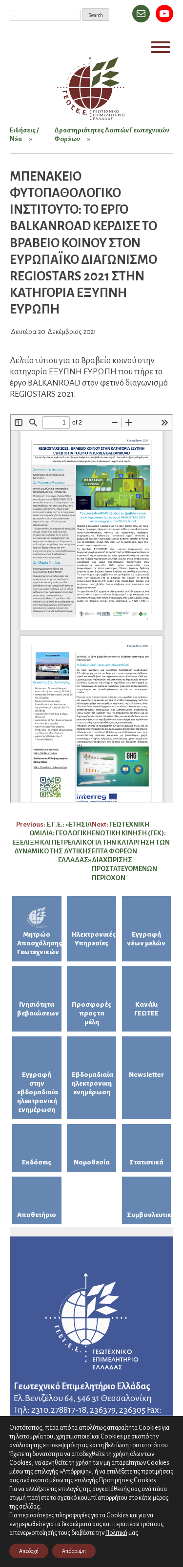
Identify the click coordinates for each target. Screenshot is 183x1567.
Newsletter (146, 1074)
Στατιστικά (146, 1162)
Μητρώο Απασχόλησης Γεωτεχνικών (39, 943)
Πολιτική (116, 1533)
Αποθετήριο (36, 1214)
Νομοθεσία (92, 1162)
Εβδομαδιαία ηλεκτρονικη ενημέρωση (92, 1083)
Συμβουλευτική (149, 1214)
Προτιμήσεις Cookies (127, 1480)
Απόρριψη (74, 1551)
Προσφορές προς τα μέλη (91, 1013)
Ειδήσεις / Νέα (24, 135)
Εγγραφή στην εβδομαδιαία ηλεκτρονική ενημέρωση (37, 1092)
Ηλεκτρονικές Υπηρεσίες (94, 939)
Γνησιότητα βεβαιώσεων (38, 1009)
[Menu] (160, 47)
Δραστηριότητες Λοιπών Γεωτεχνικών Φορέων (111, 135)
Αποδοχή (29, 1551)
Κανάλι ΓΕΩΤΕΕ (146, 1009)
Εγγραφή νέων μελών (146, 939)
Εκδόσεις (36, 1162)
